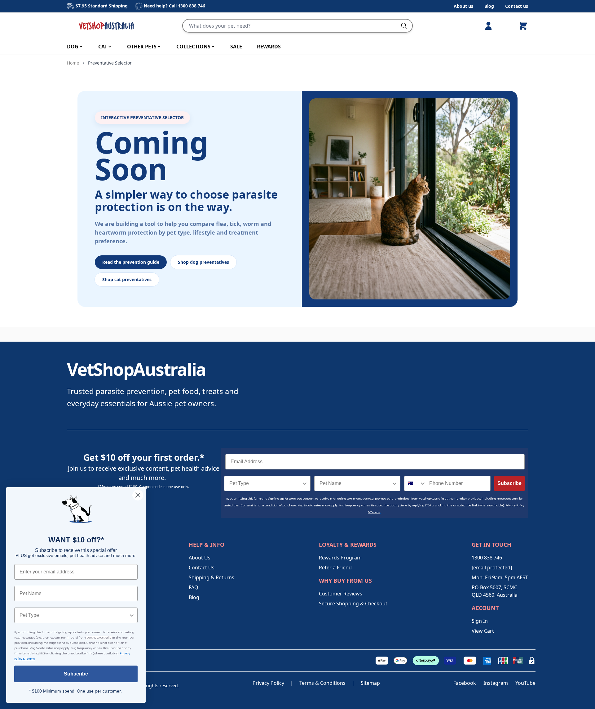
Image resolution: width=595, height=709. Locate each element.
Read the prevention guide (130, 262)
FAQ (193, 587)
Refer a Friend (335, 567)
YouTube (525, 683)
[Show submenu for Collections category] (212, 46)
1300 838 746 (191, 6)
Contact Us (201, 567)
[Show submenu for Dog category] (80, 46)
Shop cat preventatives (127, 279)
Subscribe (509, 483)
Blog (489, 6)
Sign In (480, 620)
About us (463, 6)
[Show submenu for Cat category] (109, 46)
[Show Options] (305, 483)
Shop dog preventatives (203, 262)
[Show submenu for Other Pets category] (158, 46)
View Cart (483, 630)
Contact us (516, 6)
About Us (199, 557)
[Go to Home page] (108, 25)
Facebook (464, 683)
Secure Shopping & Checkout (353, 603)
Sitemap (370, 683)
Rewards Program (340, 557)
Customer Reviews (340, 593)
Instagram (495, 683)
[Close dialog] (137, 495)
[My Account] (490, 26)
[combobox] (265, 483)
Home (73, 63)
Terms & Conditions (322, 683)
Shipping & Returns (211, 577)
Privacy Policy (268, 683)
